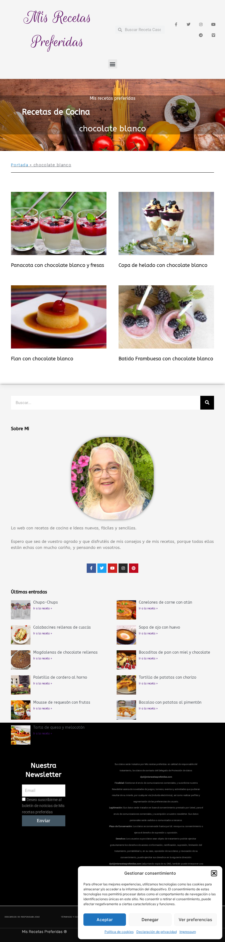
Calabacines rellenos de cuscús (62, 627)
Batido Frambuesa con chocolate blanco (166, 359)
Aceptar (105, 919)
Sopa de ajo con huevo (159, 627)
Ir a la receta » (42, 608)
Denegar (150, 919)
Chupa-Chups (45, 602)
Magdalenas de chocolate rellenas (65, 652)
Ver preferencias (195, 919)
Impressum (187, 932)
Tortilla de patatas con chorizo (167, 677)
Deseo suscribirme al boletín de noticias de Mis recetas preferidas (43, 805)
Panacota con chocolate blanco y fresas (57, 265)
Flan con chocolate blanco (42, 359)
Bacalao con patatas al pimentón (170, 702)
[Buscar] (207, 403)
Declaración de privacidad (156, 932)
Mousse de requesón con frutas (61, 702)
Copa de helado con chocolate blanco (163, 265)
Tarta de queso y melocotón (59, 727)
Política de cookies (119, 932)
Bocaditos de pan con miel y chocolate (174, 652)
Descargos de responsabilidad (22, 917)
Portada (19, 164)
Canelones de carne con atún (165, 602)
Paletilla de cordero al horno (60, 677)
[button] (214, 873)
